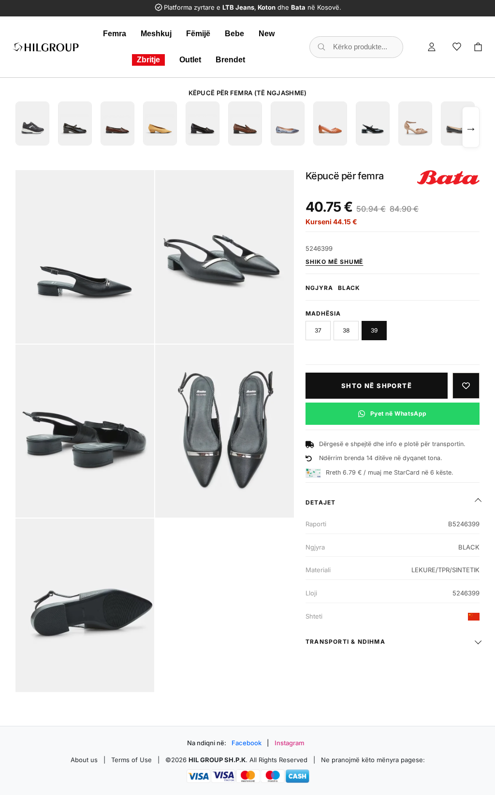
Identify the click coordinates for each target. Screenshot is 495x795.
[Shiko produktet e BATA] (448, 177)
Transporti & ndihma (345, 641)
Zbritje (148, 60)
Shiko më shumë (334, 261)
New (267, 33)
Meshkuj (156, 33)
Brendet (230, 60)
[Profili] (431, 47)
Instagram (290, 743)
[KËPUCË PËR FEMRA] (32, 123)
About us (84, 760)
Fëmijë (198, 33)
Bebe (234, 33)
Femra (114, 33)
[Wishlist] (457, 47)
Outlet (190, 60)
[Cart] (478, 47)
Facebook (247, 743)
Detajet (320, 502)
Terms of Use (131, 760)
